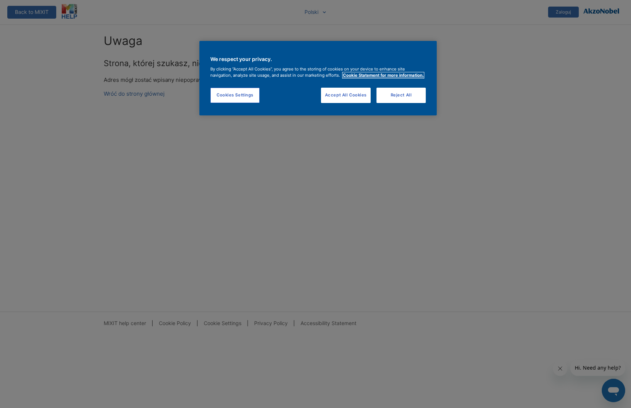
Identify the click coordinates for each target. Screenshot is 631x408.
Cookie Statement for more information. (383, 75)
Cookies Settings (235, 95)
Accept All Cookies (346, 95)
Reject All (401, 95)
